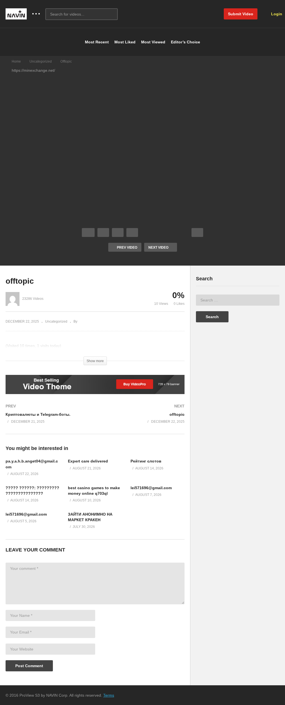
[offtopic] (143, 419)
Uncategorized (41, 61)
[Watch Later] (132, 232)
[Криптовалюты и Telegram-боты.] (48, 419)
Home (16, 61)
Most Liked (125, 42)
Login (276, 14)
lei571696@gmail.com (151, 488)
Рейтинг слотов (146, 461)
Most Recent (97, 42)
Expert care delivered (88, 461)
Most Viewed (153, 42)
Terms (108, 695)
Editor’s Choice (185, 42)
